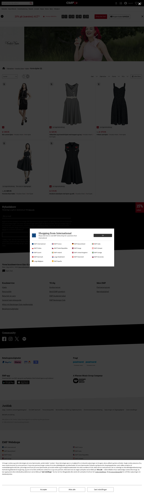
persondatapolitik (116, 472)
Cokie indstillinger (100, 472)
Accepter (43, 489)
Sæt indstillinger (100, 489)
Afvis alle (72, 489)
